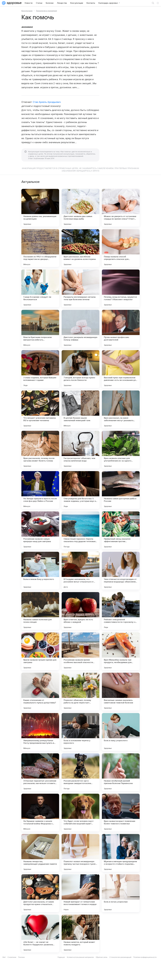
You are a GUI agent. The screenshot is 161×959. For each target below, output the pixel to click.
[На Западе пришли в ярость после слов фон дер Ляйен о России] (40, 490)
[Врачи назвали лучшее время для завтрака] (40, 651)
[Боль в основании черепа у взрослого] (80, 732)
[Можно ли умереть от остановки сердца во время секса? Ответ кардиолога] (121, 208)
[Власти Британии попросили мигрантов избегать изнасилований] (40, 329)
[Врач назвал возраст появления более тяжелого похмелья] (121, 812)
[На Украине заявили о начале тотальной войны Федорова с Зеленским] (40, 812)
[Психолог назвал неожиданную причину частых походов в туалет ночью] (80, 853)
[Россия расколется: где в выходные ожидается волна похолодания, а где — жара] (80, 772)
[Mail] (4, 3)
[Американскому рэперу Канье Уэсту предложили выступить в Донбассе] (40, 732)
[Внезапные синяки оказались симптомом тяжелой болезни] (121, 692)
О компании (12, 957)
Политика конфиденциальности (144, 957)
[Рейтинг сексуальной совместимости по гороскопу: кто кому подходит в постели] (121, 611)
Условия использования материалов (80, 957)
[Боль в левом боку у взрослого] (40, 571)
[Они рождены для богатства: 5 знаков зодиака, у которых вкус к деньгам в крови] (80, 490)
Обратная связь (101, 957)
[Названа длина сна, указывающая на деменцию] (40, 208)
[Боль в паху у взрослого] (121, 732)
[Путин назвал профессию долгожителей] (121, 329)
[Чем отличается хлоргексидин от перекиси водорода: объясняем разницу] (121, 571)
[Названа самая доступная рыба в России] (121, 490)
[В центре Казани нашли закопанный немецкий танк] (80, 409)
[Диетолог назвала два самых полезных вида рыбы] (80, 208)
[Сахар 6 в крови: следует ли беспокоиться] (40, 288)
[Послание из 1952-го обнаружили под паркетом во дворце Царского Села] (40, 248)
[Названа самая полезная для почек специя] (40, 611)
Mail (4, 957)
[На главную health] (14, 3)
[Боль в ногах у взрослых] (121, 893)
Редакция (61, 957)
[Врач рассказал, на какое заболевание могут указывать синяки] (121, 409)
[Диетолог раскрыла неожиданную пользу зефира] (80, 329)
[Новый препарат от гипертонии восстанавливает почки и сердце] (80, 893)
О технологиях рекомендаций (120, 957)
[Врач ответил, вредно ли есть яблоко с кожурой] (80, 611)
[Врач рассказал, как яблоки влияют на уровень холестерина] (80, 248)
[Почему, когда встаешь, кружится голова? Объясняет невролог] (121, 288)
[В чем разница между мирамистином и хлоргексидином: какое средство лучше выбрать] (121, 933)
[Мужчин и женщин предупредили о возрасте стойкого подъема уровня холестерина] (121, 853)
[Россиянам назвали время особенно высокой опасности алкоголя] (80, 651)
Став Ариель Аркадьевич (47, 102)
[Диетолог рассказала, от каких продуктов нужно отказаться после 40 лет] (40, 893)
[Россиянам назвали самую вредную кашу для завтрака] (40, 530)
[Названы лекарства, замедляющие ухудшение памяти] (40, 853)
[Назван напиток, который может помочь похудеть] (80, 933)
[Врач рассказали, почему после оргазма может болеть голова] (40, 450)
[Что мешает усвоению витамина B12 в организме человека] (40, 409)
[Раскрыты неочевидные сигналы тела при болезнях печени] (80, 288)
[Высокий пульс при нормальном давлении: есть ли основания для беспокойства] (121, 369)
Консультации (26, 11)
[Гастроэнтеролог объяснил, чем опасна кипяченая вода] (80, 450)
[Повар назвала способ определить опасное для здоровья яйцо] (121, 248)
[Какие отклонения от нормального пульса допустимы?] (40, 692)
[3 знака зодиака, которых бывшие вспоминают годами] (40, 369)
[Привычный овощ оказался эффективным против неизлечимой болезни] (121, 530)
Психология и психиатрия (46, 11)
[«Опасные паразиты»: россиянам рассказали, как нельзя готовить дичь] (40, 772)
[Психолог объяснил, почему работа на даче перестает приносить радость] (80, 692)
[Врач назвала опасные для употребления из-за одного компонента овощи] (121, 450)
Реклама (21, 957)
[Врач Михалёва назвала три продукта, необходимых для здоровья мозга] (121, 651)
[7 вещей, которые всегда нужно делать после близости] (80, 369)
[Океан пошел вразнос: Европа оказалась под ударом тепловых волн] (80, 530)
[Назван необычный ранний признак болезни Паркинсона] (121, 772)
